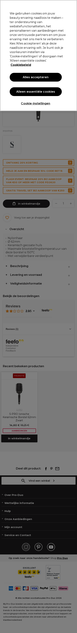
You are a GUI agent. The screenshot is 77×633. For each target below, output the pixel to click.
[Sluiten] (71, 6)
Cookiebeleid (21, 65)
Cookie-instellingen (35, 103)
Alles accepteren (36, 77)
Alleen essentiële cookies (35, 91)
